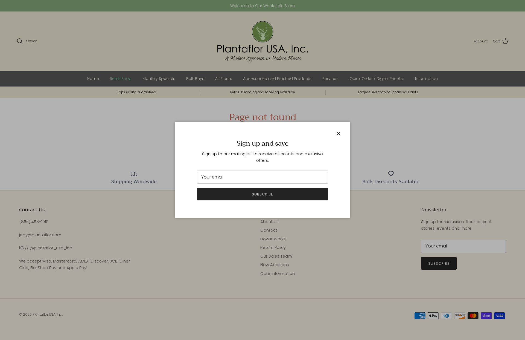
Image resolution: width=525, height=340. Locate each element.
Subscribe (262, 194)
